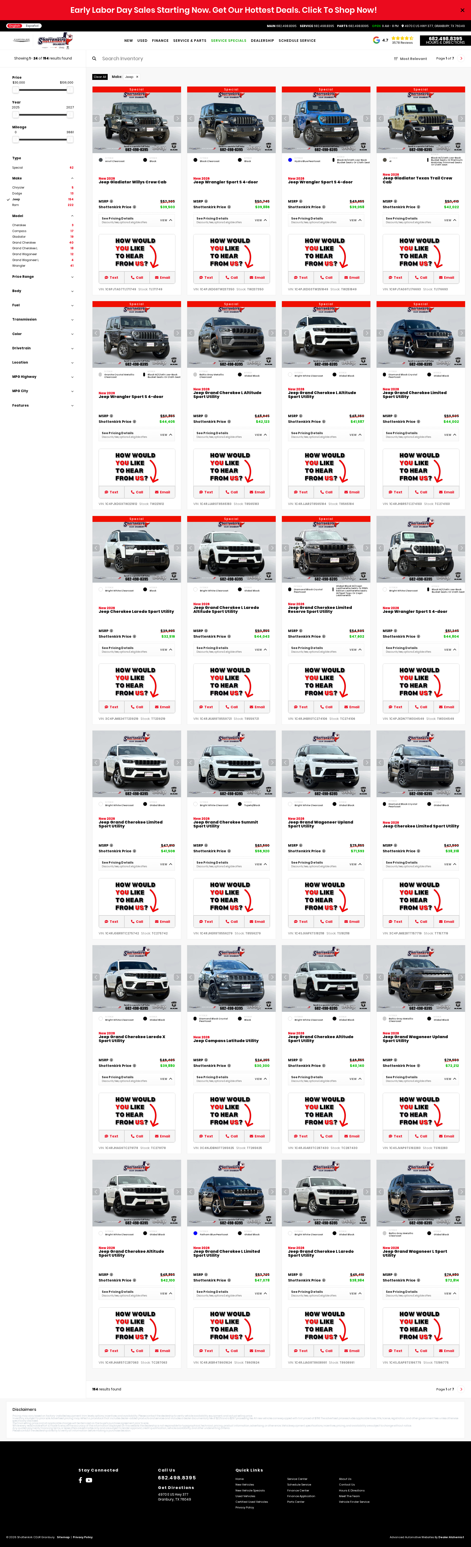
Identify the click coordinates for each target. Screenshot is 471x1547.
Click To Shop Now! (339, 9)
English (14, 26)
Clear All (100, 77)
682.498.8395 (282, 26)
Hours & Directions (445, 42)
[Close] (462, 10)
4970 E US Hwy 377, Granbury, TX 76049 (434, 26)
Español (32, 26)
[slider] (15, 89)
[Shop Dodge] (18, 40)
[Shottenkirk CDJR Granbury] (55, 40)
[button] (177, 118)
